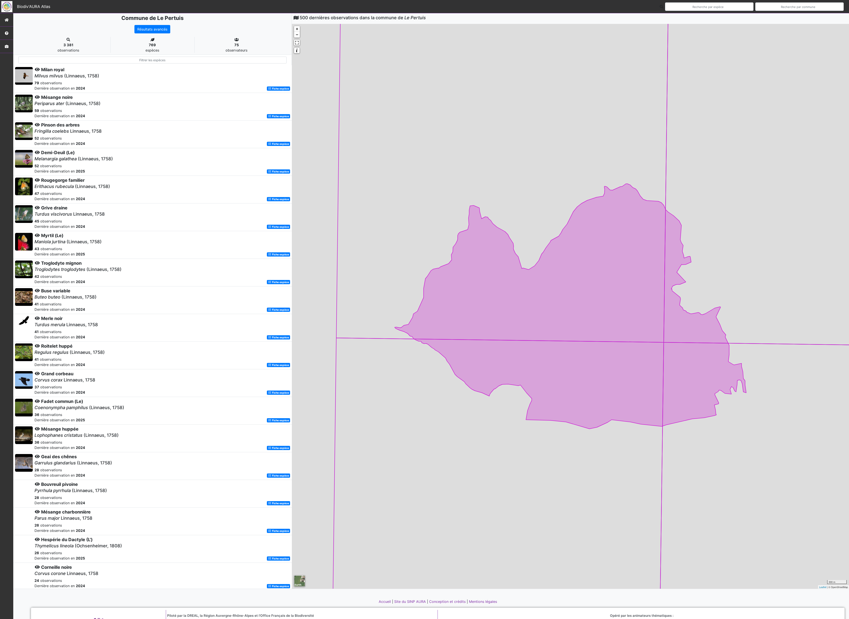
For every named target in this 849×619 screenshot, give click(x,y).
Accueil (385, 601)
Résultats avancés (152, 29)
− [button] (297, 34)
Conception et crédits (448, 601)
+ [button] (297, 29)
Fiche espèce (280, 88)
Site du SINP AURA (410, 601)
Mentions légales (483, 601)
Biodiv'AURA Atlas (33, 6)
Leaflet (822, 587)
